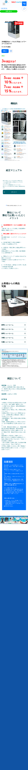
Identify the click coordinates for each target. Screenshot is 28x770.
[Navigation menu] (24, 3)
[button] (8, 11)
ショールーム (4, 8)
